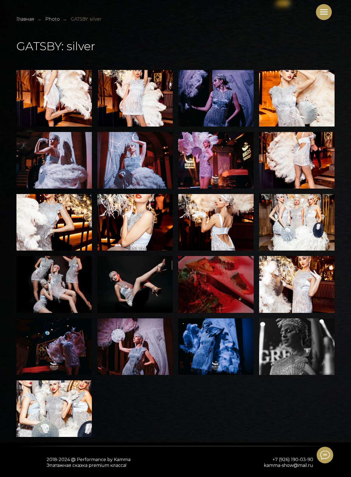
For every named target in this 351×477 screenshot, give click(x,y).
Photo (52, 19)
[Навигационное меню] (324, 12)
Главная (25, 19)
